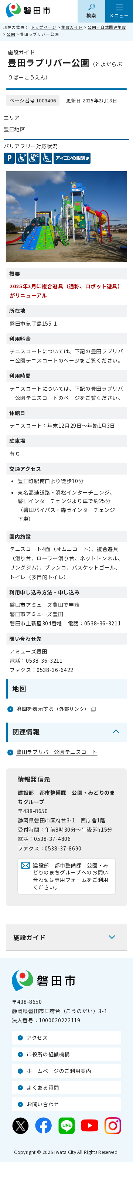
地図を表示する (52, 708)
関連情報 (26, 731)
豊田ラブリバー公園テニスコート (57, 751)
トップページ (44, 27)
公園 (11, 34)
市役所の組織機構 (48, 1054)
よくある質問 (43, 1087)
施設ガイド (72, 27)
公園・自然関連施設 (107, 27)
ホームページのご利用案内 (59, 1070)
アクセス (37, 1037)
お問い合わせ (43, 1104)
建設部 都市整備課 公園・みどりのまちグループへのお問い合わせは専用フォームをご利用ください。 (71, 876)
